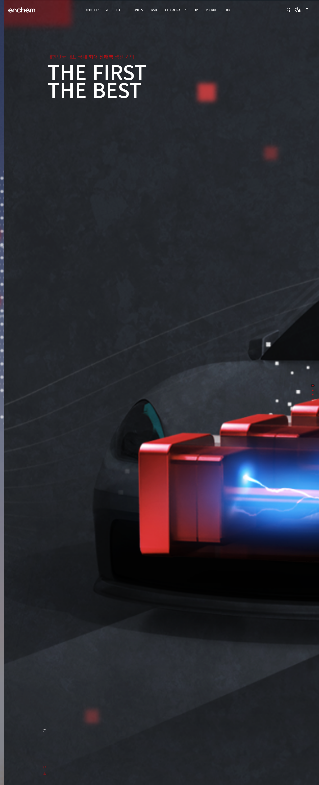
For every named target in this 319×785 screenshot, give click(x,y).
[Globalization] (313, 394)
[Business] (313, 390)
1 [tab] (45, 730)
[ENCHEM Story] (313, 399)
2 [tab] (45, 737)
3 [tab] (45, 774)
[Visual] (313, 385)
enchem (21, 10)
